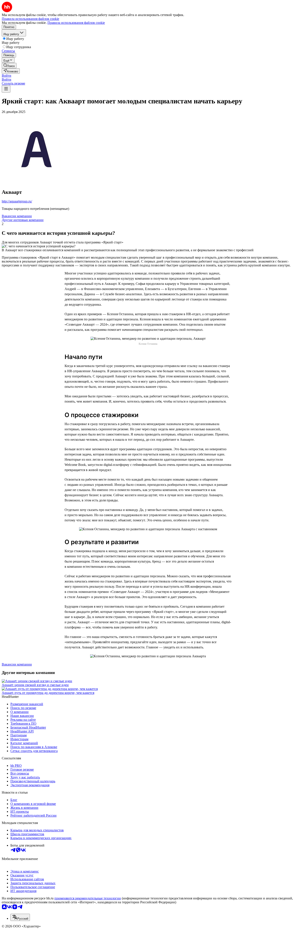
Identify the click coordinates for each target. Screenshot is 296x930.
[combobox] (20, 917)
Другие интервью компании (23, 220)
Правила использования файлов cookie (76, 22)
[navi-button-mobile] (6, 89)
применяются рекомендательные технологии (87, 898)
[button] (6, 75)
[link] (9, 65)
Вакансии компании (17, 216)
